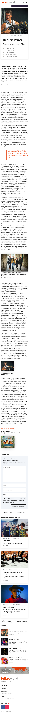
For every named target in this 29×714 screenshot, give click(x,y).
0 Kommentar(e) (10, 52)
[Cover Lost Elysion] (7, 447)
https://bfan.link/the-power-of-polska (18, 643)
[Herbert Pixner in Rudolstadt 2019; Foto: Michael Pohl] (7, 370)
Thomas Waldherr (8, 604)
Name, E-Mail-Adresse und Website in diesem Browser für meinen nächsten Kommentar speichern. (14, 500)
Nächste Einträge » (22, 621)
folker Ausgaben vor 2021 (14, 35)
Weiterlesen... (6, 545)
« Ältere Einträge (6, 621)
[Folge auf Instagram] (7, 707)
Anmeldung (19, 671)
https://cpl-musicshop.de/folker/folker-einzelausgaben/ (18, 633)
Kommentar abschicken (18, 506)
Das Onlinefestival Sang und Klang (13, 573)
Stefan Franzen (7, 538)
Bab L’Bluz (6, 541)
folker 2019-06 (10, 50)
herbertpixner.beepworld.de (8, 428)
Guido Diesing (10, 48)
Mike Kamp (6, 569)
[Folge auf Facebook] (3, 707)
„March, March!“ (9, 607)
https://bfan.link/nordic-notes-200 (18, 652)
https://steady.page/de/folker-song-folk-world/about (18, 661)
